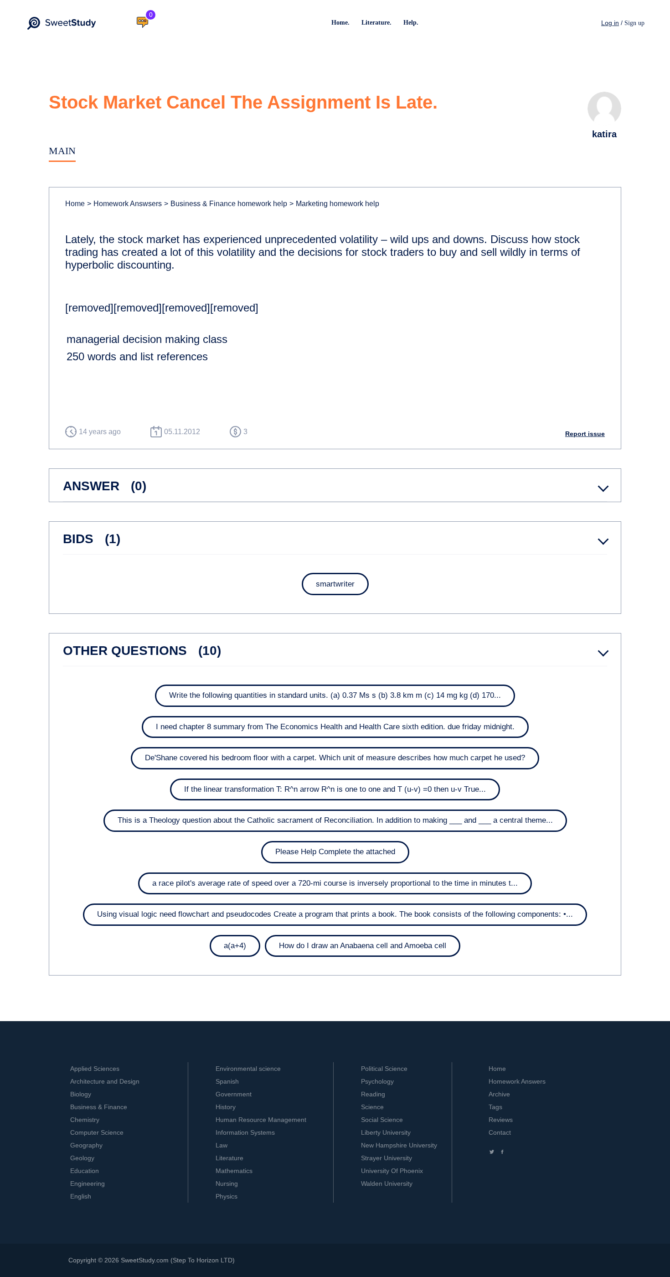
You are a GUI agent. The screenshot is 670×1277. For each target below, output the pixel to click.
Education (84, 1170)
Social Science (382, 1119)
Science (372, 1107)
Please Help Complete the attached (335, 851)
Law (221, 1145)
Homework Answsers (124, 204)
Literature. (376, 22)
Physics (226, 1196)
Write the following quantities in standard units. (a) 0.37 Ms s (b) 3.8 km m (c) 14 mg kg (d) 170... (335, 695)
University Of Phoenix (392, 1170)
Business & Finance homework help (225, 204)
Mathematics (234, 1170)
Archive (499, 1094)
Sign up (634, 23)
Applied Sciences (94, 1068)
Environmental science (248, 1068)
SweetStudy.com (145, 1260)
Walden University (386, 1183)
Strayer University (386, 1158)
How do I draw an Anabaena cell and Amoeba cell (362, 945)
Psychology (377, 1081)
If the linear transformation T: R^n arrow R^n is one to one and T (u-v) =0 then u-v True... (335, 789)
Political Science (384, 1068)
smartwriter (335, 584)
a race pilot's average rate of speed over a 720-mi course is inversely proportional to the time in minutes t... (335, 883)
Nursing (227, 1183)
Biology (80, 1094)
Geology (82, 1158)
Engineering (87, 1183)
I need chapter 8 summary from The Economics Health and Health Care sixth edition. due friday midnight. (335, 726)
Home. (340, 22)
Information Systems (245, 1132)
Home (75, 204)
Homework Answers (517, 1081)
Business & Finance (98, 1107)
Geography (86, 1145)
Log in (610, 22)
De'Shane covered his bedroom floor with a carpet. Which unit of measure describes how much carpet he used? (335, 757)
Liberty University (386, 1132)
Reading (373, 1094)
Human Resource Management (261, 1119)
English (80, 1196)
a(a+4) (235, 945)
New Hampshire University (399, 1145)
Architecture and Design (104, 1081)
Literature (229, 1158)
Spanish (227, 1081)
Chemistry (84, 1119)
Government (234, 1094)
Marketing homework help (334, 204)
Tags (495, 1107)
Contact (500, 1132)
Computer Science (97, 1132)
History (226, 1107)
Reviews (501, 1119)
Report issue (585, 433)
